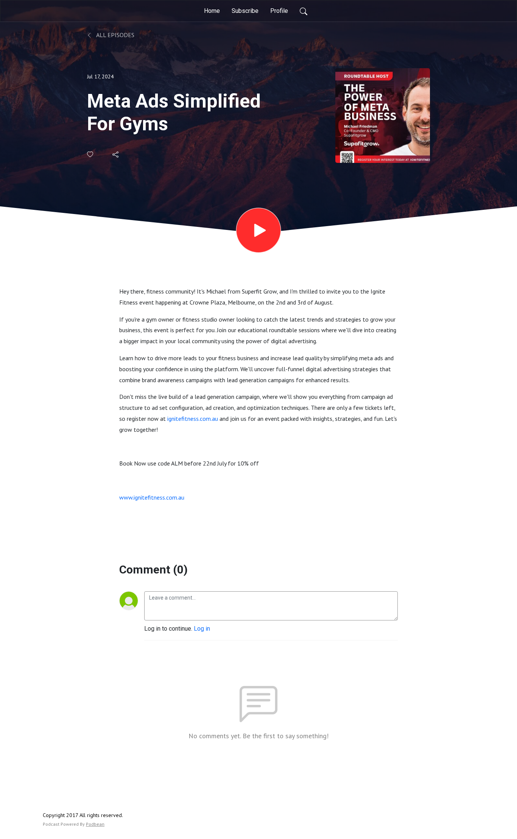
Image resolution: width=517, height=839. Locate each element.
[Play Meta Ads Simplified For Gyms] (258, 230)
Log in (202, 628)
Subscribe (245, 10)
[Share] (116, 154)
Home (212, 10)
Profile (279, 10)
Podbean (95, 824)
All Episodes (114, 35)
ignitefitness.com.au (192, 418)
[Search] (303, 11)
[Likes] (90, 154)
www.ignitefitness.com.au (151, 497)
